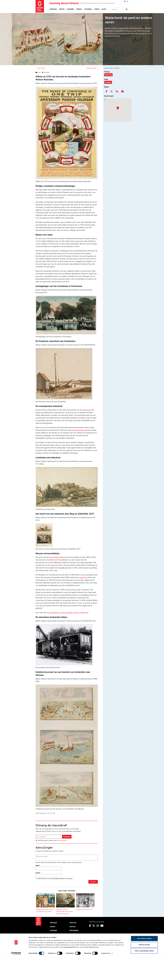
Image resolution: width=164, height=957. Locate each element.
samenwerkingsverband (81, 430)
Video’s (96, 9)
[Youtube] (101, 925)
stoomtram (83, 577)
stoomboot (54, 565)
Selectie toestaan (144, 944)
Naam (38, 865)
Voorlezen (46, 72)
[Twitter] (111, 91)
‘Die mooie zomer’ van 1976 (84, 909)
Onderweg (108, 75)
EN (127, 1)
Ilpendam (108, 82)
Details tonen (105, 953)
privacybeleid (63, 840)
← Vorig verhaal (40, 68)
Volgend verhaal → (92, 68)
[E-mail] (122, 91)
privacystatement (70, 947)
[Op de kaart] (117, 108)
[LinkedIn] (117, 91)
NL (125, 1)
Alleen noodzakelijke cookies (144, 951)
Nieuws (61, 9)
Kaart (104, 9)
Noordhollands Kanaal (57, 557)
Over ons (72, 923)
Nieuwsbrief (74, 930)
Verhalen (53, 9)
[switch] (59, 953)
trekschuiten (86, 410)
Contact (72, 927)
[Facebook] (106, 91)
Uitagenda (88, 9)
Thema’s (79, 9)
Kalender (70, 9)
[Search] (126, 9)
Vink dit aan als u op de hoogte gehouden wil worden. (55, 878)
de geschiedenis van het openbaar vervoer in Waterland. (68, 612)
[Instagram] (98, 925)
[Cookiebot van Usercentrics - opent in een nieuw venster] (16, 953)
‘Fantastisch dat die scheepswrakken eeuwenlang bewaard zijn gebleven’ (64, 911)
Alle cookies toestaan (144, 938)
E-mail (38, 873)
